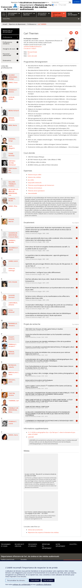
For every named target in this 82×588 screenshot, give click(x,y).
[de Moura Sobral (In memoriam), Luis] (4, 191)
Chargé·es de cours (9, 49)
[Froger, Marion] (4, 221)
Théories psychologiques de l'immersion (41, 185)
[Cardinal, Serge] (4, 141)
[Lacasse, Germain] (4, 297)
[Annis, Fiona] (4, 84)
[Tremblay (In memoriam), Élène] (4, 410)
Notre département (60, 545)
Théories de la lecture (35, 188)
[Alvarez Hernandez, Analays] (4, 77)
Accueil (5, 24)
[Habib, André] (4, 263)
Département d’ (37, 7)
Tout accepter (48, 580)
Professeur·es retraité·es (7, 43)
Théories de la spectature (36, 191)
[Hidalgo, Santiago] (4, 270)
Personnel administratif (7, 54)
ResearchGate (32, 52)
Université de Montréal (9, 7)
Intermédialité (32, 193)
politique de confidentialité (22, 584)
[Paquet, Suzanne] (4, 339)
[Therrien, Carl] (4, 403)
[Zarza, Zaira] (4, 437)
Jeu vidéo (31, 180)
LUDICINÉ (31, 437)
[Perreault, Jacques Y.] (4, 346)
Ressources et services (32, 545)
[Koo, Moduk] (4, 284)
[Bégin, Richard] (4, 112)
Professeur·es (31, 24)
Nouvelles (24, 559)
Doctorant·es (7, 60)
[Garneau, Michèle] (4, 242)
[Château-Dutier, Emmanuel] (4, 163)
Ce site (55, 5)
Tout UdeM (63, 5)
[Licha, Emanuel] (4, 312)
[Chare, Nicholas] (4, 155)
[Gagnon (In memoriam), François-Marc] (4, 235)
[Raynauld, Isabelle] (4, 367)
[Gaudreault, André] (4, 250)
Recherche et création (19, 545)
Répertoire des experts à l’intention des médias (43, 532)
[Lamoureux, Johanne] (4, 305)
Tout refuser (35, 580)
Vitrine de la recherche (35, 530)
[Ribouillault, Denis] (4, 374)
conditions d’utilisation (43, 584)
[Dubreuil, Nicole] (4, 201)
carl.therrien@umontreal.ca (32, 46)
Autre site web (32, 56)
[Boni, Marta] (4, 127)
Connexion (44, 2)
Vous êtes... (73, 544)
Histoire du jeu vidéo (34, 175)
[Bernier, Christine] (4, 120)
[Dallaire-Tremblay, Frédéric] (4, 184)
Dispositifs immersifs (35, 183)
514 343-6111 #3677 (30, 48)
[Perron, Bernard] (4, 354)
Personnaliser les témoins (16, 580)
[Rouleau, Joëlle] (4, 382)
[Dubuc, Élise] (4, 208)
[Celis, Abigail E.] (4, 148)
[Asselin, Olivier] (4, 99)
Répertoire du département (17, 24)
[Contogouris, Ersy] (4, 170)
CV (28, 54)
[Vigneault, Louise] (4, 423)
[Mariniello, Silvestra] (4, 325)
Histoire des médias (34, 177)
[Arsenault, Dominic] (4, 92)
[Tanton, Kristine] (4, 395)
